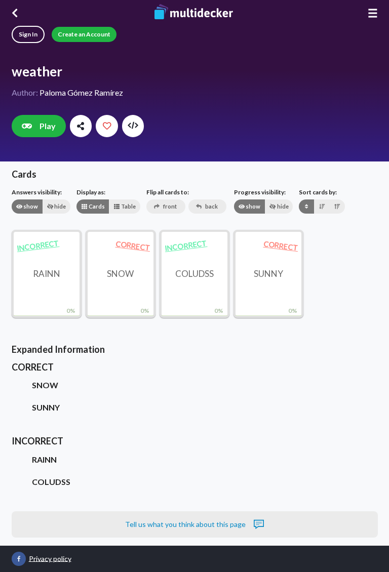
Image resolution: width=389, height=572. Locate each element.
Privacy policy (50, 558)
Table (128, 206)
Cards (96, 206)
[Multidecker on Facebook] (19, 559)
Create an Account (84, 34)
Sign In (28, 34)
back (211, 206)
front (169, 206)
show (30, 206)
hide (59, 206)
